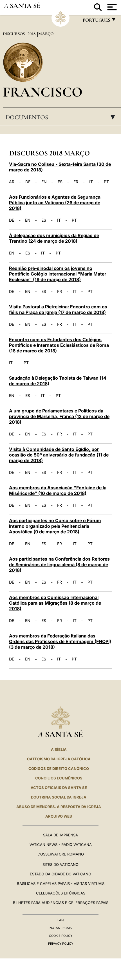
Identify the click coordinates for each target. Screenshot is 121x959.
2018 (32, 33)
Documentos (62, 117)
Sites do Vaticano (60, 864)
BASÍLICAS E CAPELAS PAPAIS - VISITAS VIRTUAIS (60, 883)
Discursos (14, 33)
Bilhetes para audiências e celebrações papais (60, 902)
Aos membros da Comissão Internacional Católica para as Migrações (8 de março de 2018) (55, 603)
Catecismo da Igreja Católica (59, 759)
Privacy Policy (60, 944)
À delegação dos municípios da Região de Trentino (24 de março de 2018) (54, 238)
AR (11, 181)
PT (106, 181)
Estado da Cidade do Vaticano (60, 874)
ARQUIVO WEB (58, 816)
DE (27, 181)
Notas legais (61, 928)
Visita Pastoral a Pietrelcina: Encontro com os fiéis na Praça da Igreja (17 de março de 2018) (58, 309)
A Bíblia (59, 749)
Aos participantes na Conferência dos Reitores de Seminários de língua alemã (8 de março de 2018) (59, 564)
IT (91, 181)
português (96, 21)
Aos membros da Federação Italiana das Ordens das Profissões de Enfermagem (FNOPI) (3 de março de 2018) (60, 641)
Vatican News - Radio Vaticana (61, 844)
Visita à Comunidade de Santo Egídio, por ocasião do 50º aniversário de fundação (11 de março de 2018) (59, 454)
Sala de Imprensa (60, 835)
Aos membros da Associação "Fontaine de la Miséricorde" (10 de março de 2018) (57, 490)
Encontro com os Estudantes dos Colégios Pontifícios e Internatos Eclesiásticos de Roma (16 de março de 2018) (59, 345)
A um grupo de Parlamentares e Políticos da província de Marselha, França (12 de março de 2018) (59, 416)
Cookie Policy (60, 936)
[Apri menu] (111, 7)
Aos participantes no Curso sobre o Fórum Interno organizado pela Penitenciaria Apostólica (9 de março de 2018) (55, 526)
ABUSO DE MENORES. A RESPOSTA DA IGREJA (58, 806)
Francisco (42, 91)
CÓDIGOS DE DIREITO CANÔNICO (58, 768)
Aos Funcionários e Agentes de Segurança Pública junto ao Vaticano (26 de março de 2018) (54, 202)
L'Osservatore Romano (60, 854)
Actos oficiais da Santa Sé (59, 787)
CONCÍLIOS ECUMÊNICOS (58, 778)
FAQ (60, 920)
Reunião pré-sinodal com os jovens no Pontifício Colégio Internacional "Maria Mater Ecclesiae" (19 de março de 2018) (57, 273)
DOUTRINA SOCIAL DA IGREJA (58, 797)
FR (75, 181)
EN (44, 181)
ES (60, 181)
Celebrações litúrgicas (60, 893)
